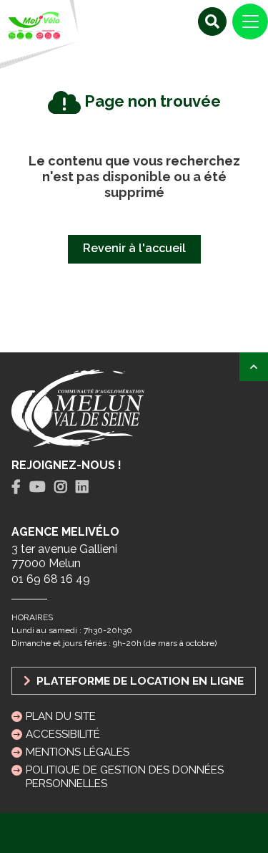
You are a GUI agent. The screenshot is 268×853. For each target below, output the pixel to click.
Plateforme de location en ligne (139, 681)
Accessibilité (63, 734)
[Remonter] (253, 366)
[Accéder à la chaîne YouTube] (37, 487)
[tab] (16, 487)
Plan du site (61, 716)
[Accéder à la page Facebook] (16, 487)
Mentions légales (77, 752)
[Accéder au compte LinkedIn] (82, 487)
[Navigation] (250, 21)
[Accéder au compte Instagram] (60, 487)
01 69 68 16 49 (50, 579)
